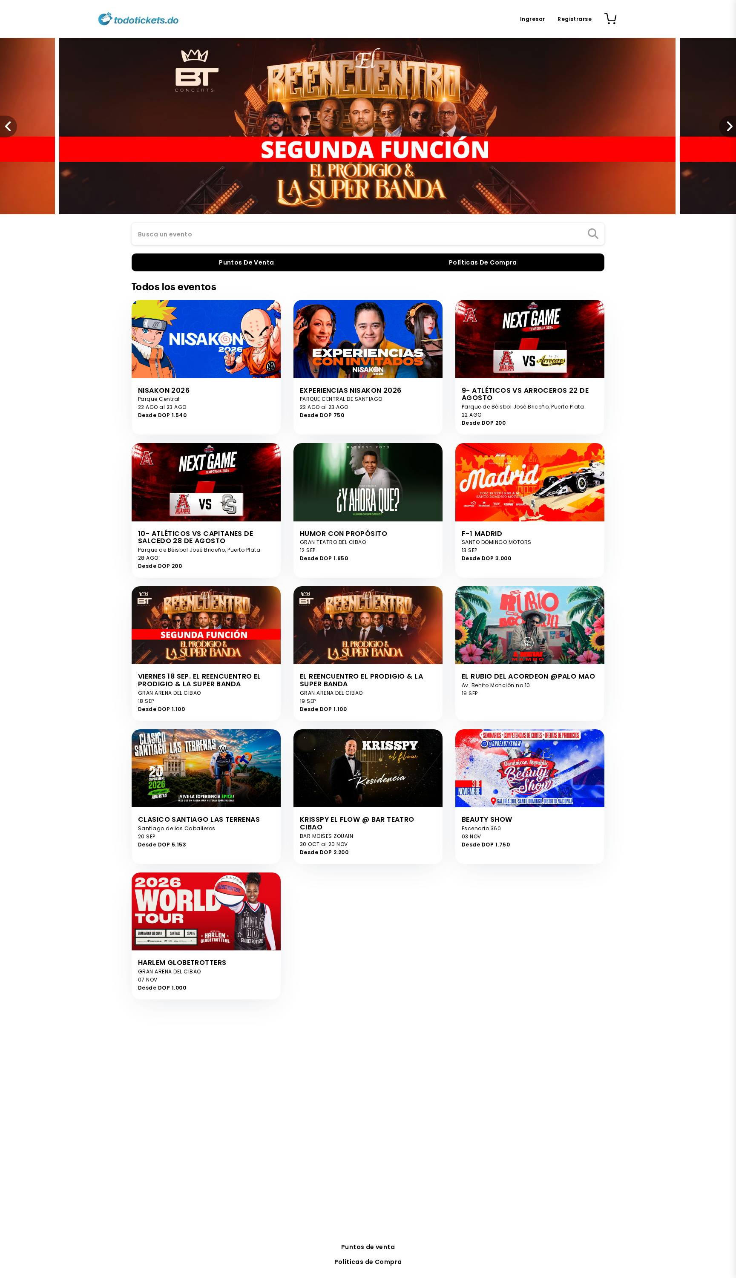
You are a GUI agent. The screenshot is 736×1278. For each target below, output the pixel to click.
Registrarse (575, 19)
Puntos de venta (368, 1247)
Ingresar (532, 19)
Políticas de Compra (368, 1262)
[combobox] (368, 234)
